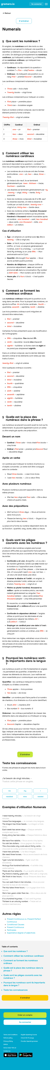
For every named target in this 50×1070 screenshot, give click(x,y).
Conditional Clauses (15, 924)
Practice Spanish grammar (29, 1041)
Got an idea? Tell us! (9, 1048)
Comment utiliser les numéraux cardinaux (23, 956)
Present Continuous (15, 927)
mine (25, 797)
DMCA (5, 1044)
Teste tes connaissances (15, 990)
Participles (11, 930)
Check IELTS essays (27, 1038)
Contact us (6, 1051)
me (9, 791)
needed (40, 797)
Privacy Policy (8, 1041)
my (25, 791)
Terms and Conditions (10, 1035)
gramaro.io (8, 4)
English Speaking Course (29, 1035)
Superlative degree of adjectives (21, 933)
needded (9, 797)
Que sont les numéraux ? (15, 951)
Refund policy (7, 1038)
